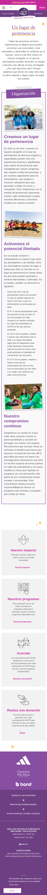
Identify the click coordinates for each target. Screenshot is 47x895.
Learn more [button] (13, 884)
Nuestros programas (22, 621)
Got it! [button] (12, 890)
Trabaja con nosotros (23, 795)
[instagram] (19, 869)
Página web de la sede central (23, 814)
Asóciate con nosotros (22, 678)
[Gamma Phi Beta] (23, 774)
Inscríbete (38, 14)
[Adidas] (23, 760)
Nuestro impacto (22, 567)
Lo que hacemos (7, 14)
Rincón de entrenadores (23, 804)
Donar (42, 7)
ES (11, 8)
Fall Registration (18, 2)
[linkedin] (23, 869)
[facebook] (28, 869)
